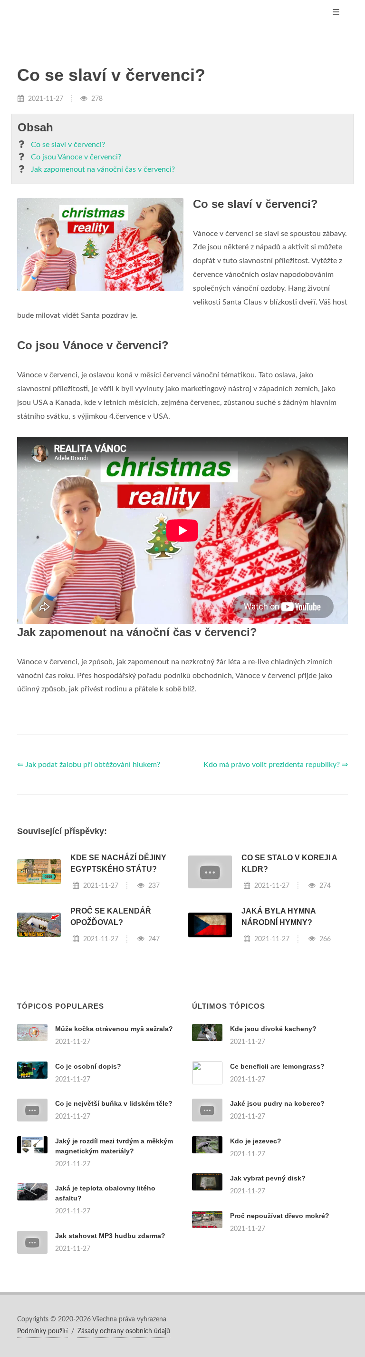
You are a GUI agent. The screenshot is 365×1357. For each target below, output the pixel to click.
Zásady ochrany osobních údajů (123, 1331)
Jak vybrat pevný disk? (268, 1178)
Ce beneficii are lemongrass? (277, 1066)
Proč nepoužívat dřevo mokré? (279, 1215)
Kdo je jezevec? (255, 1141)
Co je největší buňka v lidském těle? (114, 1103)
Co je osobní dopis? (88, 1066)
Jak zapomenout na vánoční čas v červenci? (103, 169)
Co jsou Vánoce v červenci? (76, 157)
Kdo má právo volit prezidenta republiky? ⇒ (275, 764)
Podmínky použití (42, 1331)
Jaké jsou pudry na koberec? (277, 1103)
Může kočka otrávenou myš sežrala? (114, 1028)
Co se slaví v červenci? (68, 144)
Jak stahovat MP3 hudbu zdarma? (110, 1235)
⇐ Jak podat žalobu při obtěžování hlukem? (88, 764)
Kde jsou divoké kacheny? (273, 1028)
